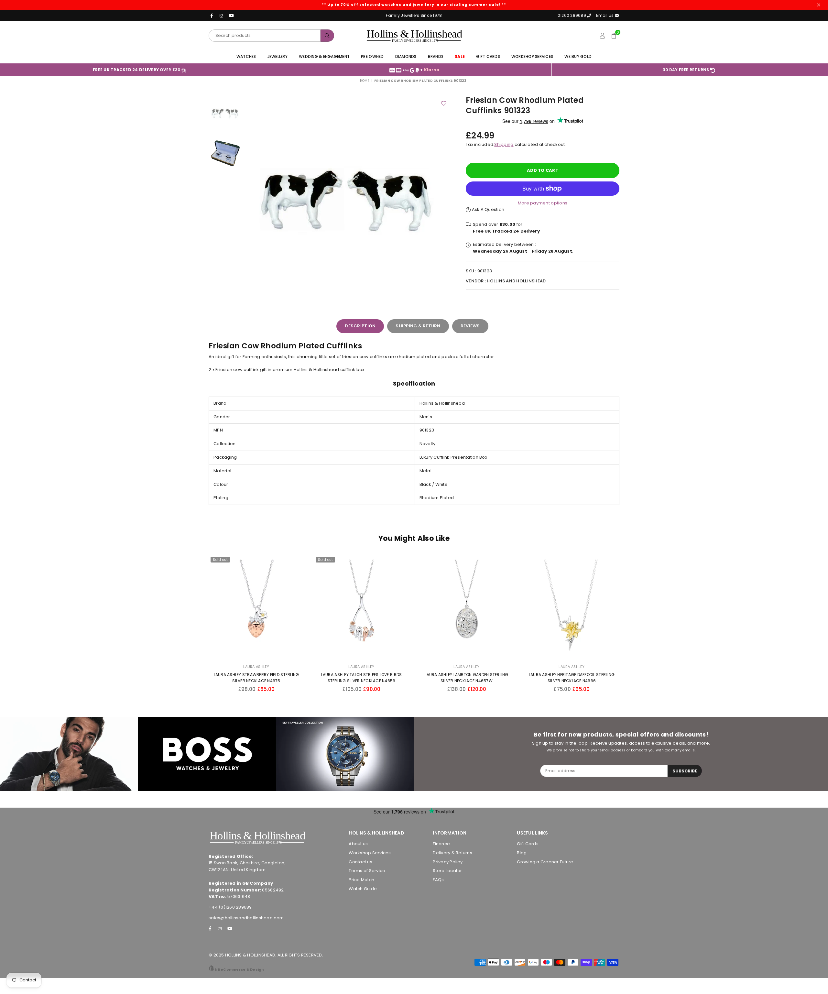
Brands (436, 56)
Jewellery (277, 56)
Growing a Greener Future (545, 862)
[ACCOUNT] (602, 35)
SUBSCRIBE (684, 771)
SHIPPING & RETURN (418, 326)
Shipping (503, 144)
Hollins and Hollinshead (516, 281)
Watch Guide (363, 889)
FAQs (438, 880)
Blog (522, 853)
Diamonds (406, 56)
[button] (613, 35)
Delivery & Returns (452, 853)
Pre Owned (372, 56)
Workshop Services (532, 56)
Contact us (360, 862)
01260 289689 (572, 15)
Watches (246, 56)
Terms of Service (367, 871)
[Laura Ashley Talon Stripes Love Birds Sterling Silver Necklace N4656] (361, 607)
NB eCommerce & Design (239, 969)
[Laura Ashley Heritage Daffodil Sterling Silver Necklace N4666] (571, 607)
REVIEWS (470, 326)
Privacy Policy (448, 862)
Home (364, 80)
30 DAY (686, 69)
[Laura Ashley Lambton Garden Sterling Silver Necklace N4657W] (466, 607)
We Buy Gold (578, 56)
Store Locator (447, 871)
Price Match (361, 880)
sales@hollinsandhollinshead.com (246, 918)
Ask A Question (487, 209)
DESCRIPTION (360, 326)
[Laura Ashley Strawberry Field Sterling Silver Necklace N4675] (256, 607)
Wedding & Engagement (324, 56)
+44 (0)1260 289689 (230, 907)
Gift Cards (488, 56)
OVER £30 (137, 69)
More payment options (542, 203)
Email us (605, 15)
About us (358, 844)
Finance (441, 844)
